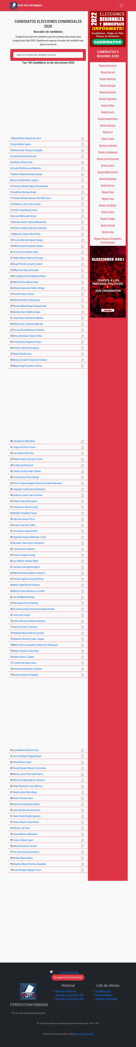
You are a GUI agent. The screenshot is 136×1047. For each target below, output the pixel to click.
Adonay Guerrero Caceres (25, 846)
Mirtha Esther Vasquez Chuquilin (27, 150)
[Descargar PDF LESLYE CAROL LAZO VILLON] (82, 525)
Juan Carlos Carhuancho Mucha (28, 318)
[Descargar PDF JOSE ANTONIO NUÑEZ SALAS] (82, 252)
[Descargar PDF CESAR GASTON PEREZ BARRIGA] (82, 477)
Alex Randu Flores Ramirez (25, 603)
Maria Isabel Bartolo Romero (26, 585)
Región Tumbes (108, 218)
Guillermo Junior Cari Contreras (28, 495)
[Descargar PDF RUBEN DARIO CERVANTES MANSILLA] (82, 324)
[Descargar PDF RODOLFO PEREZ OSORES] (82, 294)
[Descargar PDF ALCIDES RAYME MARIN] (82, 858)
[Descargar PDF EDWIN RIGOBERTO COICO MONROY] (82, 786)
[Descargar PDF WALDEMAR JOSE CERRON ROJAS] (82, 204)
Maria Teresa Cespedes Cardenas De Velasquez (35, 645)
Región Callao (107, 105)
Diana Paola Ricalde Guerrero (26, 816)
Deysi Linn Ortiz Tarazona (25, 627)
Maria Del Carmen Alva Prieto (26, 234)
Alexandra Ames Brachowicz (26, 300)
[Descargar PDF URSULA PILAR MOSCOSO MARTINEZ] (82, 168)
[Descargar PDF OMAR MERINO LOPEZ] (82, 762)
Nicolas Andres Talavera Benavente (29, 222)
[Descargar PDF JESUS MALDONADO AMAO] (82, 216)
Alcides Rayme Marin (23, 858)
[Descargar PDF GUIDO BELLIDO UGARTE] (82, 144)
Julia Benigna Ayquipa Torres (27, 870)
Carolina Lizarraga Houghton (26, 567)
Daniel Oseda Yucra (22, 354)
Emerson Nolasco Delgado (25, 675)
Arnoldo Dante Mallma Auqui (26, 312)
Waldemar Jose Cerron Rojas (27, 204)
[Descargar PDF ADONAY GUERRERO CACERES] (82, 846)
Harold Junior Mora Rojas (25, 792)
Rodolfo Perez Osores (23, 294)
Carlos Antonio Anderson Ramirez (29, 621)
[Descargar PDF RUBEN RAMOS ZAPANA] (82, 657)
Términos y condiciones (106, 998)
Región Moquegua (107, 178)
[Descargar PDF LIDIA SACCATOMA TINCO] (82, 519)
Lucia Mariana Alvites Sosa (26, 750)
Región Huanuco (108, 125)
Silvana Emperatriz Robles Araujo (29, 288)
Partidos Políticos (103, 995)
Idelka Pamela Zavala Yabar (26, 651)
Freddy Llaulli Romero (23, 465)
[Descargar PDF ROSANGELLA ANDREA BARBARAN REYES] (82, 276)
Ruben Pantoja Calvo (23, 798)
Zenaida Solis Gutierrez (24, 549)
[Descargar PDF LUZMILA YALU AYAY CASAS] (82, 663)
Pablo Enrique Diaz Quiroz (25, 501)
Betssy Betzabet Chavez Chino (27, 336)
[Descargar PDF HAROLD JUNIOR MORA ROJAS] (82, 792)
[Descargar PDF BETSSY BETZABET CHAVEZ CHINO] (82, 336)
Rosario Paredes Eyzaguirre (26, 348)
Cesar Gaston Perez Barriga (26, 477)
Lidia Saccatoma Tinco (24, 519)
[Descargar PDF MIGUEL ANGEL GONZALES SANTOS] (82, 366)
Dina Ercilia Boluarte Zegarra (25, 180)
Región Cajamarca (107, 98)
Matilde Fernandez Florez (25, 513)
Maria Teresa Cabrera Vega (25, 282)
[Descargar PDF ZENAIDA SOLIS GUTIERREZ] (82, 549)
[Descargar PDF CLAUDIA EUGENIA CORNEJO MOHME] (82, 579)
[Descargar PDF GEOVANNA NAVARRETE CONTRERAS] (82, 669)
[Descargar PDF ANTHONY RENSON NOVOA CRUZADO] (82, 633)
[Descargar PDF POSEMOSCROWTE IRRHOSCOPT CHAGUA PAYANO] (82, 609)
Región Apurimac (108, 78)
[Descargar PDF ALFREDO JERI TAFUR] (82, 828)
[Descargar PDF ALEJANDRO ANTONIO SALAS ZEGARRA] (82, 639)
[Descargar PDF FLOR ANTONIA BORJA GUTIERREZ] (82, 852)
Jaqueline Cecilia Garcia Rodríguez (29, 489)
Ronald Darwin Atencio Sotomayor (29, 768)
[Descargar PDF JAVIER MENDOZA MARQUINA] (82, 834)
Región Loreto (108, 165)
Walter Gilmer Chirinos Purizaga (28, 258)
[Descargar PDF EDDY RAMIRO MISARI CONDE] (82, 507)
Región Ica (108, 132)
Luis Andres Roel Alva (23, 453)
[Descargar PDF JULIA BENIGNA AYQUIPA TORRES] (82, 870)
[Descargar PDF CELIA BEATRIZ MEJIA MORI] (82, 441)
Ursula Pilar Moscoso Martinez (26, 168)
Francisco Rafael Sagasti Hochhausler (30, 186)
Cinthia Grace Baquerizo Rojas (27, 342)
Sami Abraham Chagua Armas (27, 756)
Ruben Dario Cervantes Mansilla (28, 324)
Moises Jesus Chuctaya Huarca (28, 774)
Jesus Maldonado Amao (24, 216)
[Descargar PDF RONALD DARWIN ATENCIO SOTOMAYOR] (82, 768)
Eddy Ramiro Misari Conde (25, 507)
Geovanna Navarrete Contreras (27, 669)
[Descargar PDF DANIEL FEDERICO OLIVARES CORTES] (82, 459)
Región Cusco (107, 112)
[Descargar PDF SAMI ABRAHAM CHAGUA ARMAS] (82, 756)
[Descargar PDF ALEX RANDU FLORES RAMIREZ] (82, 603)
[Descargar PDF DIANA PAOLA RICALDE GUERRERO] (82, 816)
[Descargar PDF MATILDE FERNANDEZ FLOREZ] (82, 513)
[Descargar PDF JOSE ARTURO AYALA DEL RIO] (82, 531)
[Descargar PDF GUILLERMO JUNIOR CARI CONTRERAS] (82, 495)
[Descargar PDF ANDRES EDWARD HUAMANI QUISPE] (82, 174)
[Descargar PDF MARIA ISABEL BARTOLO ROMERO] (82, 585)
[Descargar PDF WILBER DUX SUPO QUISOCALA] (82, 270)
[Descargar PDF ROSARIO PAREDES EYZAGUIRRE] (82, 348)
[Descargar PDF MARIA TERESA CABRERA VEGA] (82, 282)
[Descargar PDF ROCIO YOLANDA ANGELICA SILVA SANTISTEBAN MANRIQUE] (82, 483)
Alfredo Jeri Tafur (21, 828)
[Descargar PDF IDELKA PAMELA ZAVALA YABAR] (82, 651)
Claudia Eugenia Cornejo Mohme (28, 579)
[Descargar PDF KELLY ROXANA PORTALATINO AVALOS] (82, 246)
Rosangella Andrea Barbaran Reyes (29, 276)
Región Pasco (107, 185)
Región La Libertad (108, 145)
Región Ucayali (108, 225)
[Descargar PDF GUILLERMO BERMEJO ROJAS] (82, 192)
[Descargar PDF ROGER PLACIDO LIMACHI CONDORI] (82, 264)
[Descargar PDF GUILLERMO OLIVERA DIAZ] (82, 162)
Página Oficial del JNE (84, 1034)
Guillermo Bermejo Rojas (24, 192)
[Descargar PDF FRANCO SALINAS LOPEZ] (82, 840)
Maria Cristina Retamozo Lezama (29, 591)
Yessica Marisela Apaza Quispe (28, 240)
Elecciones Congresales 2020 (69, 998)
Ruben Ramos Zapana (23, 657)
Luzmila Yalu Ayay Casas (24, 663)
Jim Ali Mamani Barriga (23, 597)
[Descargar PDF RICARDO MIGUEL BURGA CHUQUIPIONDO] (82, 306)
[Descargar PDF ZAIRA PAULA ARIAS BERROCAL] (82, 156)
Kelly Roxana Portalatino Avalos (28, 246)
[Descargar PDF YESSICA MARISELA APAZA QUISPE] (82, 240)
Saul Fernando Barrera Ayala (26, 804)
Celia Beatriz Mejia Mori (24, 441)
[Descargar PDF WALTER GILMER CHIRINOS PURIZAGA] (82, 258)
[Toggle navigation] (121, 5)
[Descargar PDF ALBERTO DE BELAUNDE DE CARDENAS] (82, 780)
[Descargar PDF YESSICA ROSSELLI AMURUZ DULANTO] (82, 330)
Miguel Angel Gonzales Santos (27, 366)
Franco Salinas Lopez (23, 840)
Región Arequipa (108, 85)
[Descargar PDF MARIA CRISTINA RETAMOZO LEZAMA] (82, 591)
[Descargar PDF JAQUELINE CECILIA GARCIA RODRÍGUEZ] (82, 489)
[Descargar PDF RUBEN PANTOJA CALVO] (82, 798)
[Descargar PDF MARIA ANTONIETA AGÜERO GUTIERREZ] (82, 573)
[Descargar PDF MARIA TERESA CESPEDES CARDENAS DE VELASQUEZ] (82, 645)
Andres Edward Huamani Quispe (27, 174)
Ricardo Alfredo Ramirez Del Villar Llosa (32, 198)
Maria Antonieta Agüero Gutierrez (29, 573)
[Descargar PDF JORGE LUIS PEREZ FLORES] (82, 447)
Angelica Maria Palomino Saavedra (29, 864)
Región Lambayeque (107, 152)
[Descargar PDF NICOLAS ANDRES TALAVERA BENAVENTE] (82, 222)
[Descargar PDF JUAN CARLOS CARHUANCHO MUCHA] (82, 318)
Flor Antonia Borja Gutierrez (26, 852)
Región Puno (108, 198)
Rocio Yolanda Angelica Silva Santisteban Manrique (37, 483)
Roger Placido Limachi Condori (27, 264)
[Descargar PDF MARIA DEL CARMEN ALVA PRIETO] (82, 234)
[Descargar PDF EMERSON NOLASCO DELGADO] (82, 675)
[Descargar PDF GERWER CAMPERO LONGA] (82, 555)
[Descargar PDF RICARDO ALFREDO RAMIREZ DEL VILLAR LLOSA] (82, 198)
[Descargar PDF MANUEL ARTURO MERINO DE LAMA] (82, 138)
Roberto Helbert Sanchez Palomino (30, 228)
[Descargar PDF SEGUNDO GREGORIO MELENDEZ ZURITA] (82, 537)
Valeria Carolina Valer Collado (27, 471)
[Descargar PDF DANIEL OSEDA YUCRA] (82, 354)
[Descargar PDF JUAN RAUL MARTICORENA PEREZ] (82, 810)
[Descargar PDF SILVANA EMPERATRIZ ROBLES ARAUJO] (82, 288)
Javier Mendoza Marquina (25, 834)
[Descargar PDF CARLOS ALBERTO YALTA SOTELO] (82, 822)
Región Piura (108, 192)
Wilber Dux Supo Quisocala (25, 270)
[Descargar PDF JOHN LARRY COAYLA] (82, 615)
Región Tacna (108, 212)
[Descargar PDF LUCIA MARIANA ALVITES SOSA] (82, 750)
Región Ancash (108, 72)
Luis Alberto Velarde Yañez (25, 561)
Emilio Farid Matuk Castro (25, 210)
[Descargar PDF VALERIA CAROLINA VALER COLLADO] (82, 471)
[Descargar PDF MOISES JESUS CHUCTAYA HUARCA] (82, 774)
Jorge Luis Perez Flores (24, 447)
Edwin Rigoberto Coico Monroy (27, 786)
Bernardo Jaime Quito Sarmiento (28, 543)
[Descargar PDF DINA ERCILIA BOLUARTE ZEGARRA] (82, 180)
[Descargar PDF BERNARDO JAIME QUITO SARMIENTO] (82, 543)
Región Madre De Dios (108, 172)
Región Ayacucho (108, 92)
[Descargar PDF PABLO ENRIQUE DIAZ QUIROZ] (82, 501)
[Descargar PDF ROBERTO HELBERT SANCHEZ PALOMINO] (82, 228)
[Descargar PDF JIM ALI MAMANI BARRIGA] (82, 597)
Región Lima (108, 232)
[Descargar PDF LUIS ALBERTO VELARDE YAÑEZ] (82, 561)
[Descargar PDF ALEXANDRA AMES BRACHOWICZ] (82, 300)
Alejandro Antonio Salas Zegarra (28, 639)
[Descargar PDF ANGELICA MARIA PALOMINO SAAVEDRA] (82, 864)
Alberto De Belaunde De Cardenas (29, 780)
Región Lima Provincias (108, 158)
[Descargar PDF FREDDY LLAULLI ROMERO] (82, 465)
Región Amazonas (108, 65)
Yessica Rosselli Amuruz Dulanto (29, 330)
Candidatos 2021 (103, 991)
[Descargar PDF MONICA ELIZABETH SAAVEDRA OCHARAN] (82, 360)
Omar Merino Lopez (22, 762)
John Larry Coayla (21, 615)
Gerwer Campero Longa (24, 555)
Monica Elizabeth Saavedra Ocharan (30, 360)
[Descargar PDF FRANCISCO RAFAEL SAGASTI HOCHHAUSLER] (82, 186)
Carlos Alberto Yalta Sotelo (26, 822)
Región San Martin (107, 205)
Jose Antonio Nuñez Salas (25, 252)
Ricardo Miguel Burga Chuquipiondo (29, 306)
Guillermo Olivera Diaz (22, 162)
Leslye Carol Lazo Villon (24, 525)
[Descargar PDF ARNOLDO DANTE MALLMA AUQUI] (82, 312)
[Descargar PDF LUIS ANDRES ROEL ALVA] (82, 453)
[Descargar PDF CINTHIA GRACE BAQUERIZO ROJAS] (82, 342)
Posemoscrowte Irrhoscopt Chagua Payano (34, 609)
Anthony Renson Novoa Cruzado (28, 633)
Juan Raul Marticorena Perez (26, 810)
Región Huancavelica (108, 118)
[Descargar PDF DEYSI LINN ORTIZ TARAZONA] (82, 627)
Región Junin (108, 138)
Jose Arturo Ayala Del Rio (25, 531)
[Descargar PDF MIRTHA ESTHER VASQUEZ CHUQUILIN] (82, 150)
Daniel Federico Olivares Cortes (28, 459)
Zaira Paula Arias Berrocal (24, 156)
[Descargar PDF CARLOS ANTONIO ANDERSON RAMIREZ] (82, 621)
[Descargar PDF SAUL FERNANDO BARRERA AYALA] (82, 804)
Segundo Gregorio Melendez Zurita (29, 537)
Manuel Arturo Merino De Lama (26, 138)
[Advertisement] (48, 96)
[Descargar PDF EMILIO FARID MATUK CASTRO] (82, 210)
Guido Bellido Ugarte (21, 144)
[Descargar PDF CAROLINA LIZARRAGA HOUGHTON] (82, 567)
